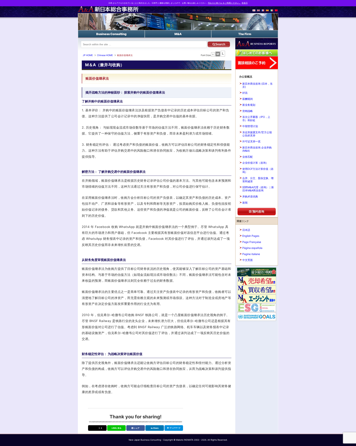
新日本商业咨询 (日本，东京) (257, 85)
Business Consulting (111, 34)
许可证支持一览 (251, 141)
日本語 (246, 229)
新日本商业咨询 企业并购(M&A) (257, 149)
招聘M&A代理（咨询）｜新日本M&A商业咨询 (258, 189)
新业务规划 (248, 104)
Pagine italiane (251, 254)
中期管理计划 (250, 126)
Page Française (251, 242)
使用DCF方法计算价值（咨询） (257, 170)
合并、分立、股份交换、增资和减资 (257, 180)
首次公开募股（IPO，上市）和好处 (256, 118)
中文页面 (247, 260)
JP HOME (88, 55)
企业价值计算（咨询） (255, 162)
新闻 (245, 202)
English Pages (250, 235)
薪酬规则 (247, 98)
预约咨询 (258, 211)
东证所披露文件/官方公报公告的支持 (257, 134)
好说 (245, 92)
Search (220, 44)
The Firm (244, 34)
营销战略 (247, 110)
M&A (178, 34)
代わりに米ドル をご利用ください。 (224, 3)
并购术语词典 (250, 196)
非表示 (245, 3)
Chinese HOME (105, 55)
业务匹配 (247, 156)
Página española (252, 247)
